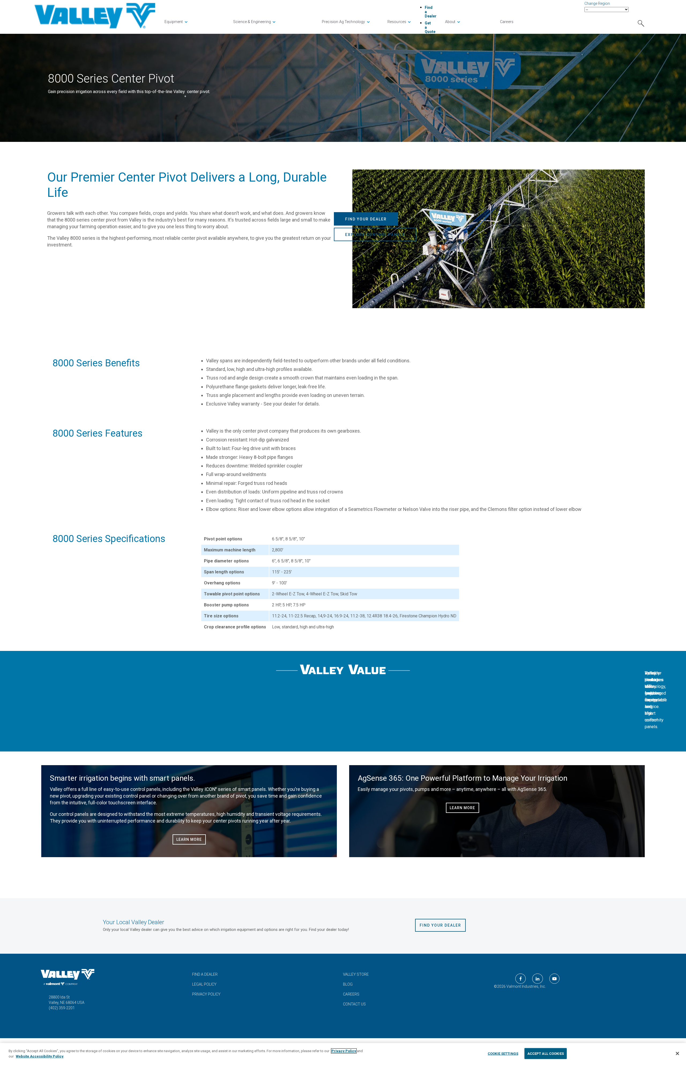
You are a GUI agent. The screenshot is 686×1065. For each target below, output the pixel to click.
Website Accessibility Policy (40, 1056)
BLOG (348, 984)
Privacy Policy (206, 994)
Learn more (189, 839)
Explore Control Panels (375, 235)
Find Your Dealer (366, 219)
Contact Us (354, 1004)
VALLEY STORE (356, 974)
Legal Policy (204, 984)
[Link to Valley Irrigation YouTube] (554, 979)
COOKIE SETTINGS (503, 1054)
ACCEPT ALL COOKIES (545, 1054)
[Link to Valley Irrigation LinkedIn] (537, 979)
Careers (351, 994)
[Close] (677, 1053)
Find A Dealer (205, 974)
